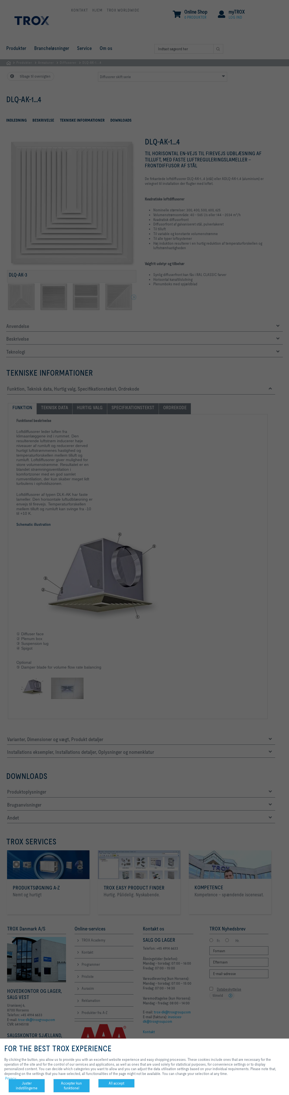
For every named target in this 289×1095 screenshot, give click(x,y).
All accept (116, 1083)
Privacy (10, 1078)
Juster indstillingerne (27, 1085)
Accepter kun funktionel (71, 1085)
